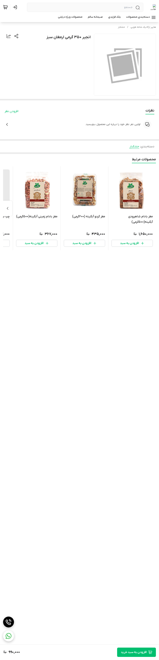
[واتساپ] (8, 636)
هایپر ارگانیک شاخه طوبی (143, 27)
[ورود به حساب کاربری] (16, 7)
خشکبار (121, 27)
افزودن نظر (11, 111)
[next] (7, 208)
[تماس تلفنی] (8, 622)
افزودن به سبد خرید (134, 652)
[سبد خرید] (5, 7)
